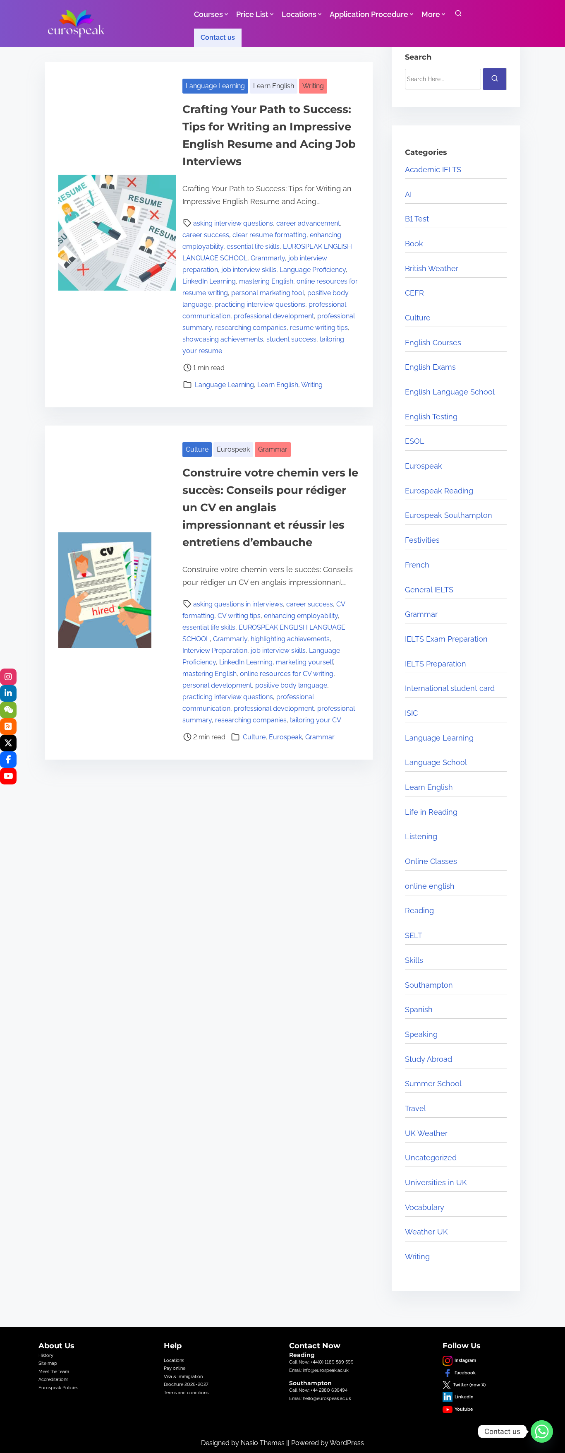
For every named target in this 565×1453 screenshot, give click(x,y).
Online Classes (431, 861)
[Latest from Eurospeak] (8, 677)
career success (205, 235)
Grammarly (268, 258)
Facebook (465, 1373)
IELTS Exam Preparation (446, 639)
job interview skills (248, 270)
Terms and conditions (186, 1392)
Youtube (464, 1409)
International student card (450, 688)
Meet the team (53, 1371)
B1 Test (417, 218)
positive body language (291, 685)
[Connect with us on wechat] (8, 710)
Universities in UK (436, 1182)
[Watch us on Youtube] (8, 776)
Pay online (174, 1368)
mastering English (266, 281)
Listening (421, 836)
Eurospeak (233, 449)
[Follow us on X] (8, 743)
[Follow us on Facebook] (8, 759)
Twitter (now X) (469, 1385)
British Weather (431, 268)
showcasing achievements (222, 339)
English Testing (431, 416)
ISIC (411, 713)
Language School (436, 762)
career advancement (308, 223)
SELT (413, 935)
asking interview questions (233, 223)
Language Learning (215, 86)
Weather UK (426, 1231)
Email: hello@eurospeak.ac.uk (320, 1398)
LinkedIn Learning (209, 281)
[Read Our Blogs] (8, 726)
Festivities (422, 540)
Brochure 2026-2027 (186, 1384)
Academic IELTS (433, 169)
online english (430, 886)
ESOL (414, 441)
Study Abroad (428, 1059)
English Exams (430, 367)
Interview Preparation (214, 650)
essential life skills (253, 246)
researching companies (251, 328)
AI (408, 194)
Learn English (273, 86)
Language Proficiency (313, 270)
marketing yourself (304, 662)
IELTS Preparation (435, 663)
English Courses (433, 342)
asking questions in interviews (238, 604)
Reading (419, 910)
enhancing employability (301, 616)
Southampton (429, 985)
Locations (174, 1360)
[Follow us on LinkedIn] (8, 693)
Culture (197, 449)
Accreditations (53, 1379)
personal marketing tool (267, 293)
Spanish (419, 1009)
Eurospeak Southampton (448, 515)
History (45, 1355)
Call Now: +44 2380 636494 (318, 1390)
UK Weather (426, 1133)
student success (291, 339)
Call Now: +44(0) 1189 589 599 (321, 1362)
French (417, 565)
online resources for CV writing (286, 674)
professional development (274, 316)
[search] (458, 15)
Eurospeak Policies (58, 1387)
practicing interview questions (260, 304)
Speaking (421, 1034)
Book (414, 243)
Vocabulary (424, 1207)
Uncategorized (431, 1157)
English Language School (450, 391)
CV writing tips (239, 616)
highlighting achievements (290, 639)
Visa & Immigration (183, 1376)
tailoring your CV (315, 720)
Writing (313, 86)
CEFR (414, 293)
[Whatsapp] (542, 1431)
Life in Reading (431, 812)
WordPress (347, 1443)
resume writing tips (319, 328)
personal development (217, 685)
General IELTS (429, 589)
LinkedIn (464, 1397)
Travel (415, 1108)
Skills (414, 960)
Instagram (465, 1360)
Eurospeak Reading (439, 490)
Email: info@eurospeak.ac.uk (319, 1370)
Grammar (272, 449)
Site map (47, 1363)
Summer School (433, 1083)
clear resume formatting (269, 235)
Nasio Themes (263, 1443)
